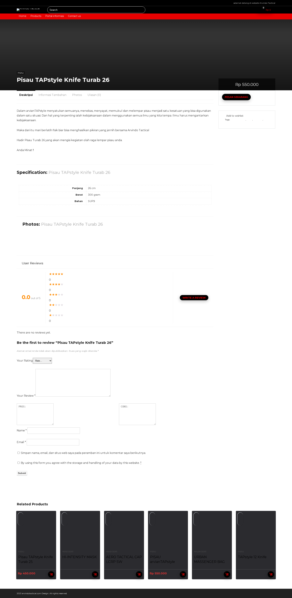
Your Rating (25, 360)
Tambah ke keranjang (183, 574)
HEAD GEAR (67, 551)
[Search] (141, 10)
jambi (249, 119)
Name (22, 430)
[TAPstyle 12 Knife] (256, 532)
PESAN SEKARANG (236, 97)
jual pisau (258, 119)
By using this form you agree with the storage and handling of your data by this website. (81, 462)
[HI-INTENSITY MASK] (80, 532)
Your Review (26, 395)
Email (21, 442)
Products (35, 16)
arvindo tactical (238, 119)
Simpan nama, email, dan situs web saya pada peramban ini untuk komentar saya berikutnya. (83, 453)
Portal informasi (54, 16)
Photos (77, 95)
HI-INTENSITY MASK (79, 557)
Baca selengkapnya (95, 574)
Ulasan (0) (94, 95)
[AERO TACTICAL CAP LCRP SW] (124, 532)
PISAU (21, 73)
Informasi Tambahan (52, 95)
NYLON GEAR (200, 551)
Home (22, 16)
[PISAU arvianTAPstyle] (168, 532)
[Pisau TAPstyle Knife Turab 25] (36, 532)
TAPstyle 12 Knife (252, 557)
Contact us (74, 16)
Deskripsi (26, 95)
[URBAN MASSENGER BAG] (212, 532)
